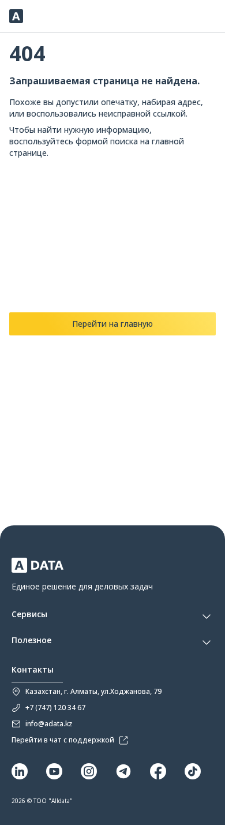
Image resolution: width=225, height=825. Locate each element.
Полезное (31, 640)
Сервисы (29, 614)
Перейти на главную (112, 323)
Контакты (33, 670)
